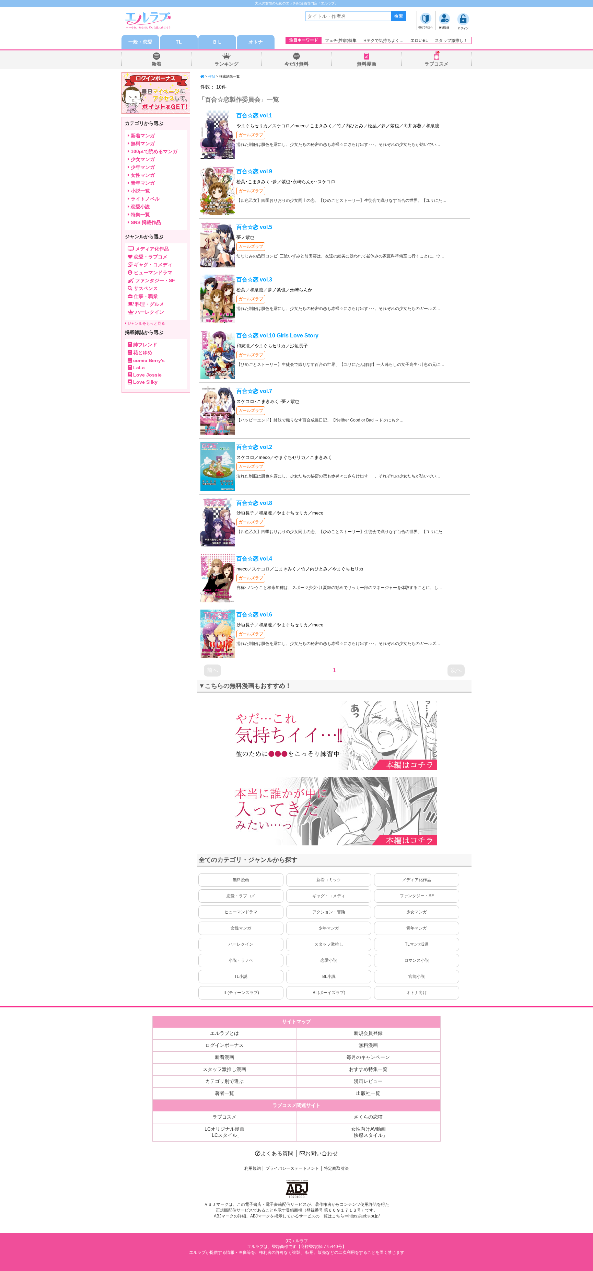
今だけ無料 (296, 64)
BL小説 (329, 976)
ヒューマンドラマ (240, 912)
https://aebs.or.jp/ (364, 1216)
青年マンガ (416, 928)
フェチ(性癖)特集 (341, 40)
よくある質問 (276, 1153)
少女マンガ (416, 912)
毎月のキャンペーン (368, 1057)
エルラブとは (224, 1033)
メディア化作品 (416, 879)
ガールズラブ (251, 134)
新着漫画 (224, 1057)
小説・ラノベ (241, 960)
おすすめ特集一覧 (368, 1069)
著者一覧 (224, 1093)
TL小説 (240, 976)
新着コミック (328, 879)
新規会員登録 (368, 1033)
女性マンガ (241, 928)
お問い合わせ (321, 1153)
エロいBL (419, 40)
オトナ (255, 42)
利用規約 (252, 1168)
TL (179, 42)
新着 (156, 64)
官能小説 (416, 976)
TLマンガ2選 (417, 944)
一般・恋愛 (140, 42)
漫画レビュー (368, 1081)
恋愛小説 (329, 960)
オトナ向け (416, 992)
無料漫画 (366, 64)
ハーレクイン (241, 944)
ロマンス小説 (416, 960)
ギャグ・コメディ (328, 895)
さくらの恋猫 (368, 1117)
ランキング (226, 64)
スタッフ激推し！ (451, 40)
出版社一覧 (368, 1093)
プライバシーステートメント (292, 1168)
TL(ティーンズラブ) (241, 992)
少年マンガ (328, 928)
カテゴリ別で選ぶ (224, 1081)
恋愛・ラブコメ (240, 895)
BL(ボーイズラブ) (329, 992)
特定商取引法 (336, 1168)
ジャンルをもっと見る (145, 323)
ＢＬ (217, 42)
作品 (211, 76)
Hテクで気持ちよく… (383, 40)
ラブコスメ (437, 64)
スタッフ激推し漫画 (224, 1069)
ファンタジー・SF (417, 895)
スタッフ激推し (328, 944)
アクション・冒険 (328, 912)
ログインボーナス (224, 1045)
